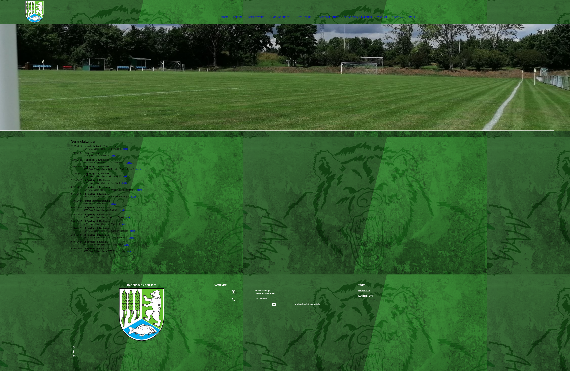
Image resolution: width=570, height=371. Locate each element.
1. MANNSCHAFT (279, 17)
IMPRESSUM (364, 290)
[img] (34, 12)
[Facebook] (73, 351)
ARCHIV (396, 17)
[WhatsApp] (74, 356)
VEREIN (237, 17)
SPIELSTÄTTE (256, 17)
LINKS (411, 17)
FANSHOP (381, 17)
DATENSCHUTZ (365, 296)
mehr (125, 148)
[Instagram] (74, 347)
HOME (224, 17)
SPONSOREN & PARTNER (358, 17)
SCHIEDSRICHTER (329, 17)
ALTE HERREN (304, 17)
